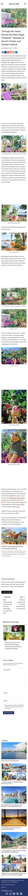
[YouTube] (14, 894)
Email (6, 701)
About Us (3, 887)
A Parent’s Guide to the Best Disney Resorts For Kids (12, 782)
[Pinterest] (17, 894)
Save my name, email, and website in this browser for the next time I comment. (14, 706)
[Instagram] (21, 894)
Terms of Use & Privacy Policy (8, 884)
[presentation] (14, 535)
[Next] (23, 638)
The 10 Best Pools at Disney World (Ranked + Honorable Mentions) (11, 805)
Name (6, 693)
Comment (7, 670)
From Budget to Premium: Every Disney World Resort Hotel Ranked (13, 851)
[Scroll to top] (26, 892)
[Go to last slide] (5, 638)
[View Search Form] (24, 4)
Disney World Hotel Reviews (10, 760)
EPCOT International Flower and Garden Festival (12, 547)
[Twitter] (10, 894)
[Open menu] (2, 4)
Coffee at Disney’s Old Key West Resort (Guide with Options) (21, 602)
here (22, 502)
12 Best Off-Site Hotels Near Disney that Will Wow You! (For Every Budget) (13, 874)
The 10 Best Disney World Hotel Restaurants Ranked (11, 828)
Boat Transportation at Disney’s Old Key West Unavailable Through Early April (7, 605)
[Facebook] (7, 894)
